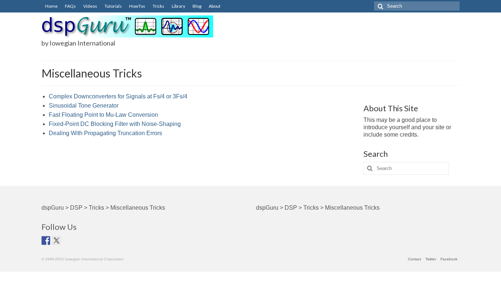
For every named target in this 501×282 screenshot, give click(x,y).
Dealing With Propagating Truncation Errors (105, 133)
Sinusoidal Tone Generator (83, 105)
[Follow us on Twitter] (56, 240)
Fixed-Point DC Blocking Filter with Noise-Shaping (115, 124)
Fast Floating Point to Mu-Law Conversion (103, 115)
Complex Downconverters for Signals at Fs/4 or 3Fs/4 (118, 96)
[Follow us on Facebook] (45, 240)
